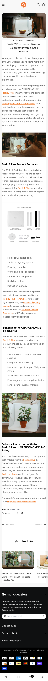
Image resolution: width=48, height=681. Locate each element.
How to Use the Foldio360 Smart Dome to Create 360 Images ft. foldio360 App (16, 577)
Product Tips (15, 509)
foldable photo (9, 474)
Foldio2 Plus (8, 93)
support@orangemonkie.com (21, 502)
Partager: (5, 513)
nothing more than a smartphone (18, 104)
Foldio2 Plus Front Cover (15, 299)
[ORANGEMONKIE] (23, 4)
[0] (30, 677)
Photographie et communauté (24, 40)
